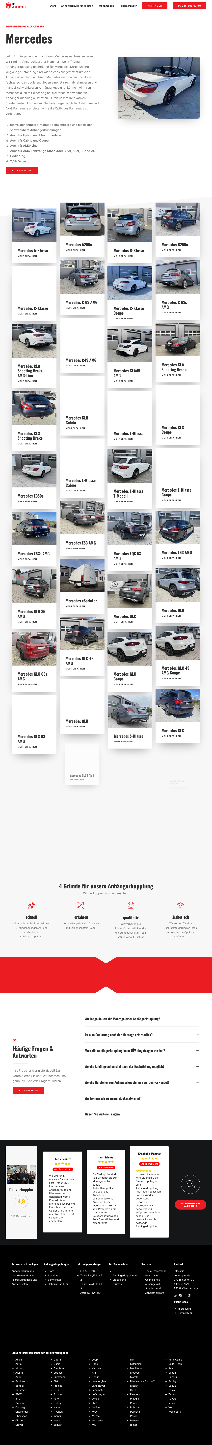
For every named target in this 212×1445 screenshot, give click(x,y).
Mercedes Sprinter (176, 788)
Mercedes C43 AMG (81, 360)
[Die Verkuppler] (16, 5)
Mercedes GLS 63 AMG (31, 738)
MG (94, 1424)
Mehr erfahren (27, 256)
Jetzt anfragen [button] (28, 1090)
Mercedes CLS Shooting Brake (30, 435)
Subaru (172, 1377)
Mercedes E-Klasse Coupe (176, 492)
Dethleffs (59, 1368)
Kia (94, 1372)
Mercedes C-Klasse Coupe (128, 310)
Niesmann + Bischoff (142, 1381)
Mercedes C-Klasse (33, 308)
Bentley (19, 1385)
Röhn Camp (175, 1359)
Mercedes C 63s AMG (174, 304)
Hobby (57, 1403)
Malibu (96, 1407)
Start (53, 5)
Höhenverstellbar (58, 1284)
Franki (57, 1385)
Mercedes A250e (79, 244)
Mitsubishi (136, 1363)
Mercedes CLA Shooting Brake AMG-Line (30, 370)
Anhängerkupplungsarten (77, 5)
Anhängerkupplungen (125, 1275)
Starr (51, 1271)
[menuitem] (54, 6)
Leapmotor (98, 1390)
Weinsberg (174, 1411)
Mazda (96, 1416)
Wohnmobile (106, 5)
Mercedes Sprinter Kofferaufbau (128, 796)
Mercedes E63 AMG (176, 552)
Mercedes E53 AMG (81, 543)
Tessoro (173, 1394)
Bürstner (20, 1390)
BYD (18, 1398)
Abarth (19, 1359)
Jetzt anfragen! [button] (21, 170)
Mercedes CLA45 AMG (126, 373)
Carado (19, 1403)
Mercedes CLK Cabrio (77, 420)
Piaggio (134, 1398)
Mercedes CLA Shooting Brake (173, 367)
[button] (34, 225)
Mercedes (98, 1420)
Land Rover (98, 1385)
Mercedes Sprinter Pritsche (32, 801)
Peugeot (135, 1394)
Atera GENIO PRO (90, 1292)
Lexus (95, 1398)
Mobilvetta (136, 1368)
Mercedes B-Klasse (128, 250)
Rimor (133, 1424)
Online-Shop (152, 1279)
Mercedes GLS (172, 730)
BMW (18, 1394)
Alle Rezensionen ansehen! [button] (191, 1204)
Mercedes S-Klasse (128, 736)
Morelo (134, 1377)
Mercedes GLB (172, 610)
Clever (19, 1424)
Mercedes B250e (174, 244)
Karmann (97, 1368)
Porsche (135, 1411)
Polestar (135, 1407)
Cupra (57, 1359)
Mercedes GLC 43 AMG (79, 660)
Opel (133, 1390)
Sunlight (173, 1381)
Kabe (95, 1363)
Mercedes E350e (31, 496)
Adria (18, 1363)
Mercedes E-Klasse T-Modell (128, 493)
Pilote (133, 1403)
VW (170, 1407)
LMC (94, 1403)
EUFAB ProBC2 (89, 1271)
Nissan (134, 1385)
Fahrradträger (128, 5)
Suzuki (172, 1385)
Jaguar (58, 1424)
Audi (18, 1377)
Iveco (57, 1420)
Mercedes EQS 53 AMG (127, 555)
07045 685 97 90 (184, 1279)
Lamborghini (99, 1381)
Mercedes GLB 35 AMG (31, 613)
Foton (57, 1398)
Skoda (172, 1372)
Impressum (184, 1308)
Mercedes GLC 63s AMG (32, 676)
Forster (58, 1394)
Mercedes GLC (124, 616)
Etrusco (58, 1372)
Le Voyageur (99, 1394)
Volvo (171, 1403)
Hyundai (58, 1411)
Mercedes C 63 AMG (82, 302)
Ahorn (19, 1368)
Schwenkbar (55, 1279)
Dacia (57, 1363)
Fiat (56, 1381)
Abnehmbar (54, 1275)
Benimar (20, 1381)
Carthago (20, 1407)
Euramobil (59, 1377)
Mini (132, 1359)
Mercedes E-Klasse (128, 433)
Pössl (133, 1416)
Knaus (95, 1377)
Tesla (171, 1390)
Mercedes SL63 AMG (82, 779)
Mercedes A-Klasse (33, 250)
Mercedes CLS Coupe (172, 429)
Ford (56, 1390)
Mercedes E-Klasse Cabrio (81, 482)
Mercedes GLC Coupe (124, 676)
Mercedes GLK (77, 721)
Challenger (21, 1411)
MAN (95, 1411)
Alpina (19, 1372)
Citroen (19, 1420)
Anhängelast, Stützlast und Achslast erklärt (154, 1288)
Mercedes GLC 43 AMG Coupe (175, 670)
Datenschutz (185, 1313)
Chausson (21, 1416)
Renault (134, 1420)
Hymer (57, 1407)
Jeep (95, 1359)
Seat (171, 1368)
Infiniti (57, 1416)
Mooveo (135, 1372)
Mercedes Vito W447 (82, 836)
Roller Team (175, 1363)
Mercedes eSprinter (81, 601)
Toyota (172, 1398)
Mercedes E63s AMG (34, 553)
